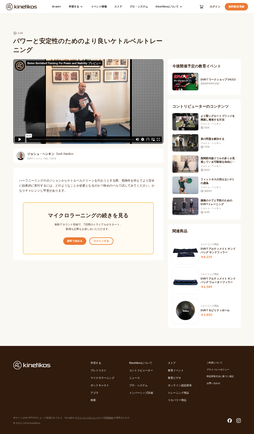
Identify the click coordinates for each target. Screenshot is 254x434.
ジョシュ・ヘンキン (50, 154)
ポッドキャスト (100, 385)
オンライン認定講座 (180, 385)
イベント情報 (99, 6)
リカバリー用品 (177, 400)
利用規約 (109, 417)
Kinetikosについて (167, 7)
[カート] (202, 7)
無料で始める (75, 241)
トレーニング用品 (178, 393)
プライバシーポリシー (218, 369)
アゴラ (95, 393)
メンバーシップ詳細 (141, 393)
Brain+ (56, 6)
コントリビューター (141, 370)
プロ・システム (139, 6)
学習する (74, 7)
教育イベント (176, 370)
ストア (118, 6)
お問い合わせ (213, 383)
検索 (93, 400)
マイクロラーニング (102, 378)
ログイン (215, 6)
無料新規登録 (236, 7)
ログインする (101, 241)
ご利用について (214, 362)
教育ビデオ (174, 378)
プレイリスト (98, 370)
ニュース (134, 378)
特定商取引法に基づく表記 (220, 376)
